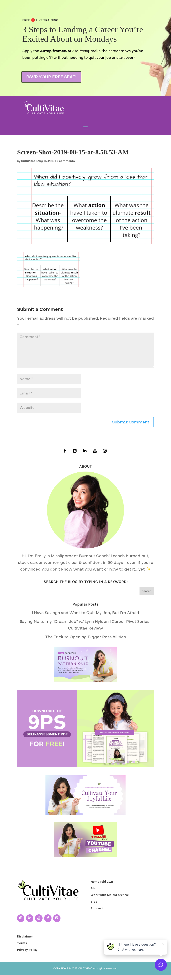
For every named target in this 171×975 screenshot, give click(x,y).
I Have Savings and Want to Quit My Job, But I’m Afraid (85, 613)
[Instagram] (105, 451)
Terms (22, 943)
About (95, 888)
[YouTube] (95, 451)
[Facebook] (64, 451)
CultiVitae (28, 161)
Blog (94, 902)
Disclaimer (25, 936)
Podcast (97, 908)
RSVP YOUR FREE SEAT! (51, 77)
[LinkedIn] (84, 451)
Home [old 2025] (102, 882)
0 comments (66, 161)
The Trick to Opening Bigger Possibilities (85, 637)
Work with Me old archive (110, 895)
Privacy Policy (27, 950)
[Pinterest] (74, 451)
